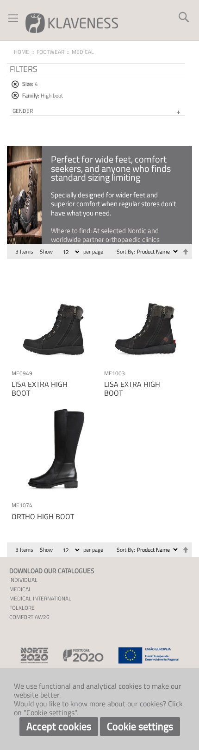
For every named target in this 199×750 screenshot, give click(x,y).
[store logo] (71, 22)
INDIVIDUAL (23, 579)
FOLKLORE (22, 607)
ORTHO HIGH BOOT (43, 516)
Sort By (125, 251)
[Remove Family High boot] (15, 95)
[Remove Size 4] (15, 84)
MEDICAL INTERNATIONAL (40, 598)
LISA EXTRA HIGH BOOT (40, 388)
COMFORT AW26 (29, 617)
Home (21, 51)
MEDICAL (20, 589)
